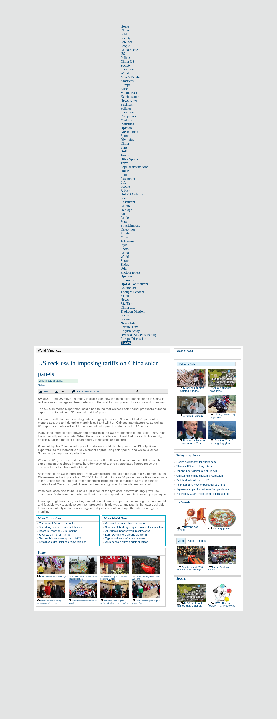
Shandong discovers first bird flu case (61, 527)
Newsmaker (129, 100)
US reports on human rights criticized (126, 542)
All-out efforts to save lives (221, 390)
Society (126, 38)
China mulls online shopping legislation (199, 475)
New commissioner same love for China (193, 442)
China (125, 30)
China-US (127, 61)
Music (125, 237)
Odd (124, 268)
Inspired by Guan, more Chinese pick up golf (202, 493)
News (125, 299)
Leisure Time (129, 327)
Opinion (126, 128)
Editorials (127, 280)
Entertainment (130, 225)
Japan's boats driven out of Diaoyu (196, 471)
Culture (126, 206)
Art (123, 214)
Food (124, 175)
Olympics (127, 139)
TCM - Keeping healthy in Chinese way (221, 604)
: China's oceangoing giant (222, 442)
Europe (125, 85)
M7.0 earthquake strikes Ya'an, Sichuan (190, 604)
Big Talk (126, 303)
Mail (62, 391)
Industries (127, 124)
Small (96, 391)
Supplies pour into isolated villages (192, 390)
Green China (129, 132)
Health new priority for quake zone (196, 462)
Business (127, 104)
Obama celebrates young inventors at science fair (134, 527)
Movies (126, 233)
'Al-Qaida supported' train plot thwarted (127, 530)
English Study (130, 331)
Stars (124, 147)
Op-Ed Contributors (134, 284)
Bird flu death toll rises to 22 (192, 480)
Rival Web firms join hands (54, 534)
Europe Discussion (133, 339)
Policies (126, 108)
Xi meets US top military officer (194, 466)
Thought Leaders (132, 292)
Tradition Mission (133, 311)
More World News (115, 518)
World (125, 73)
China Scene (129, 50)
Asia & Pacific (130, 77)
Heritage (126, 210)
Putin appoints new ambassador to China (200, 484)
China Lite (128, 307)
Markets (126, 120)
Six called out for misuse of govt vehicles (62, 542)
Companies (128, 116)
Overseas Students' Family (139, 335)
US (123, 54)
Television (128, 241)
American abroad (193, 415)
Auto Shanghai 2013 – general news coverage (191, 568)
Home (125, 26)
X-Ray (125, 190)
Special (181, 578)
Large (80, 391)
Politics (125, 34)
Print (46, 391)
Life (123, 182)
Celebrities (128, 229)
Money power (222, 528)
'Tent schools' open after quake (57, 523)
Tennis (125, 155)
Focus (125, 315)
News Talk (128, 323)
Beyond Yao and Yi (187, 528)
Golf (124, 151)
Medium (88, 391)
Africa (125, 89)
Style (124, 245)
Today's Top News (188, 455)
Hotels (125, 171)
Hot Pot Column (132, 194)
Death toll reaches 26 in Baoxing (58, 530)
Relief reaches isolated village (53, 576)
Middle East (129, 93)
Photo (125, 249)
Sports (125, 136)
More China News (49, 518)
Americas (127, 81)
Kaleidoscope (130, 96)
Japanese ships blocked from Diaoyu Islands (202, 489)
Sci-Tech (127, 42)
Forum (125, 319)
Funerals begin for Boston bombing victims (113, 577)
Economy (127, 69)
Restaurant (128, 178)
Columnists (128, 288)
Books (125, 217)
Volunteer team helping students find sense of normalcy (114, 601)
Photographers (130, 272)
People (125, 46)
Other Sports (129, 159)
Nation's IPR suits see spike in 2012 (60, 538)
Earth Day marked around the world (126, 534)
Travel (125, 163)
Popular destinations (134, 167)
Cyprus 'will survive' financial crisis (125, 538)
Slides (125, 264)
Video (125, 296)
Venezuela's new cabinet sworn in (125, 523)
